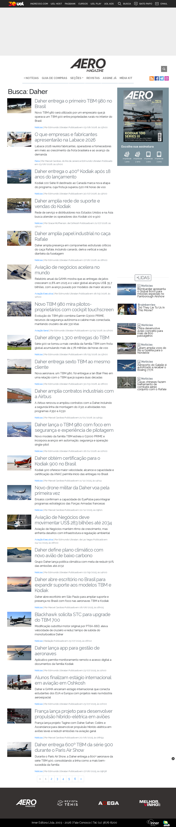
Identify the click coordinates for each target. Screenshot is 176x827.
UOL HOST (56, 3)
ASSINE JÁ (110, 78)
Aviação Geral (42, 330)
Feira (37, 161)
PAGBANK (70, 3)
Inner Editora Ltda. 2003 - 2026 (51, 822)
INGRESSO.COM (39, 3)
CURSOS (83, 3)
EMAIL (164, 3)
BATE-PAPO (145, 3)
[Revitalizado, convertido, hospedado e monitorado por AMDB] (166, 823)
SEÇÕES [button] (75, 78)
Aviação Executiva (44, 293)
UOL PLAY (96, 3)
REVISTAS (93, 78)
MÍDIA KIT (126, 78)
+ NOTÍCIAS (31, 78)
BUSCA (127, 3)
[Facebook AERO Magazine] (156, 78)
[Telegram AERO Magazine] (161, 78)
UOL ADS (109, 3)
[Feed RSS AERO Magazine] (151, 78)
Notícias (39, 127)
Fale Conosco (82, 822)
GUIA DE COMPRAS (54, 78)
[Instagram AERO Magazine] (166, 78)
